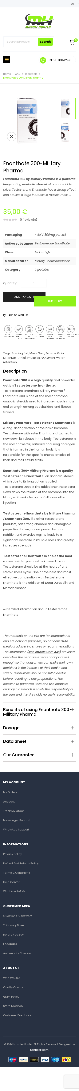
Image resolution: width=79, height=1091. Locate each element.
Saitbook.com (39, 1050)
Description (15, 371)
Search (45, 42)
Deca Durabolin (56, 583)
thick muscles (29, 358)
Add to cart (24, 297)
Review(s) (28, 220)
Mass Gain (36, 353)
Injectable (31, 74)
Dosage (11, 728)
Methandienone (15, 588)
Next (66, 98)
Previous (66, 144)
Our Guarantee (19, 755)
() (43, 652)
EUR (73, 4)
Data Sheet (15, 741)
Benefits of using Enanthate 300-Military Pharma (37, 712)
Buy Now (55, 301)
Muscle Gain (55, 353)
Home (7, 74)
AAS (17, 74)
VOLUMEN (48, 358)
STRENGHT (10, 358)
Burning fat (20, 353)
